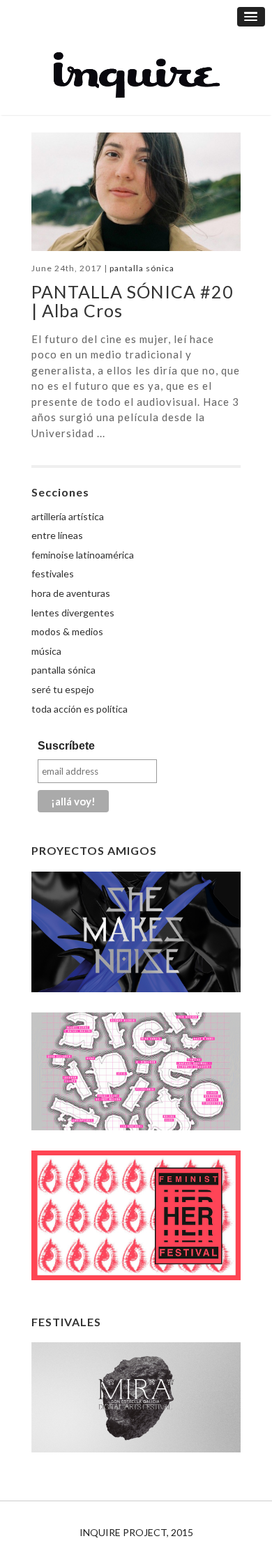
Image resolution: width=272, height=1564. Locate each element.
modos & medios (67, 631)
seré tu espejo (62, 689)
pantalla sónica (141, 268)
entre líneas (57, 535)
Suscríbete (66, 746)
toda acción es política (79, 709)
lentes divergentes (72, 612)
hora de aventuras (70, 593)
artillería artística (67, 516)
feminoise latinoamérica (82, 555)
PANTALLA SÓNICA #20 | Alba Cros (132, 301)
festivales (52, 573)
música (46, 651)
